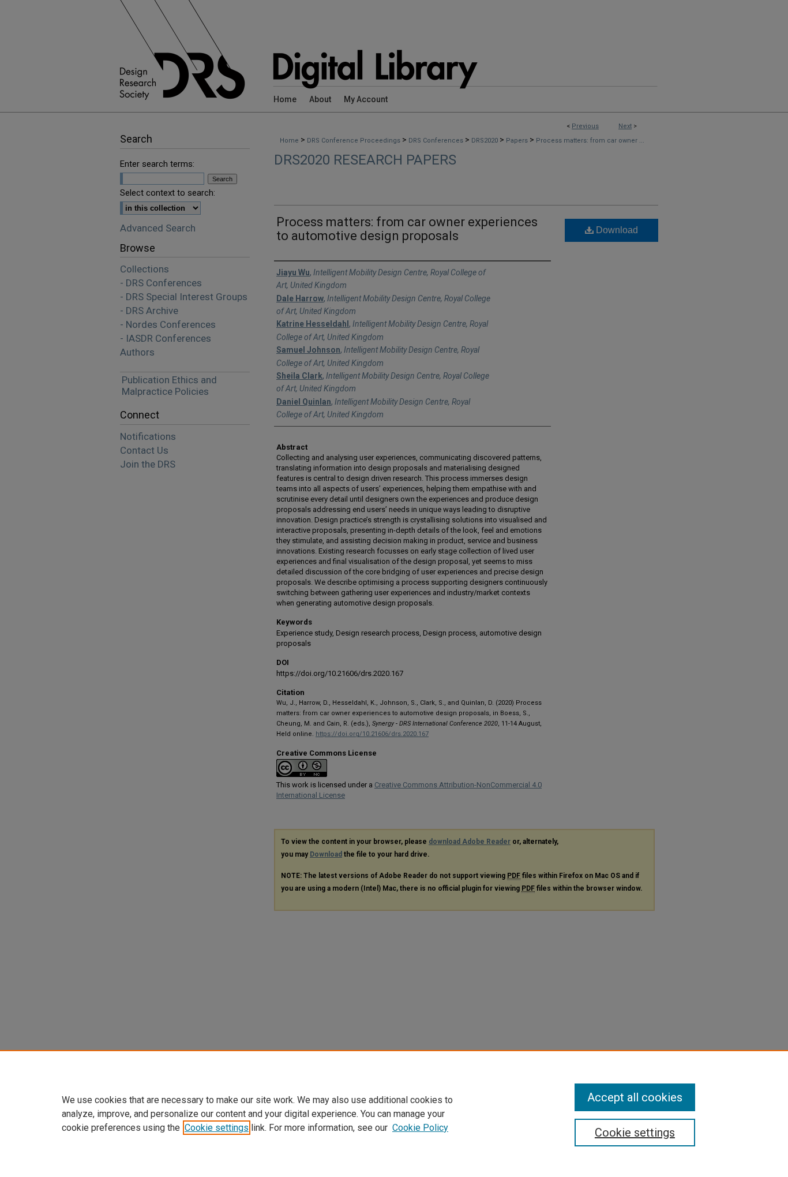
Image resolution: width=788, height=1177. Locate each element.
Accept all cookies (634, 1097)
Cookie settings (217, 1127)
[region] (394, 1113)
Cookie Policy (420, 1127)
